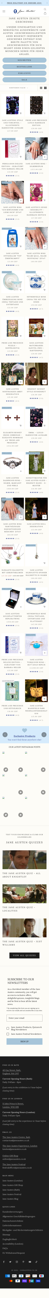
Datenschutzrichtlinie (13, 1221)
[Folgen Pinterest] (23, 1262)
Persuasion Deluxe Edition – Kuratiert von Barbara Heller (12, 166)
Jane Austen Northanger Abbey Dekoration (13, 391)
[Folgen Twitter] (10, 1262)
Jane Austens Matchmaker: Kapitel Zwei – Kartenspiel (36, 346)
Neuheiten (24, 60)
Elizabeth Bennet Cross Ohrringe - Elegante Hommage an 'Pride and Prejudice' (12, 438)
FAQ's (5, 1248)
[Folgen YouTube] (30, 1262)
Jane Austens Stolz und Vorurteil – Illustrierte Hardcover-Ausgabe (12, 124)
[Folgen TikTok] (36, 1262)
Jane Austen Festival (12, 1194)
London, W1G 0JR (11, 1107)
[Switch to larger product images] (41, 88)
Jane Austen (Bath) (11, 1189)
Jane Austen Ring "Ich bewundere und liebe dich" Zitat (12, 209)
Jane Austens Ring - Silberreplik (36, 165)
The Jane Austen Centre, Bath (16, 1137)
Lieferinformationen (12, 1225)
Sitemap (6, 1234)
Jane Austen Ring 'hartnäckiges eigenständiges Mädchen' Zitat (12, 528)
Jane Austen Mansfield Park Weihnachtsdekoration (36, 709)
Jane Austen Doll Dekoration (36, 525)
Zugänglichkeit (10, 1239)
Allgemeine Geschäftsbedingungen (19, 1216)
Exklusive (24, 73)
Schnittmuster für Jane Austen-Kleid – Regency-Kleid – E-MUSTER (36, 481)
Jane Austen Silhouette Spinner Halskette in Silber (36, 572)
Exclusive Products (24, 736)
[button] (13, 762)
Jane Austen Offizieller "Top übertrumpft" (12, 255)
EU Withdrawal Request (14, 1253)
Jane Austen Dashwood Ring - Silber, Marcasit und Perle (12, 481)
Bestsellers (24, 67)
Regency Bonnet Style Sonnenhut (36, 390)
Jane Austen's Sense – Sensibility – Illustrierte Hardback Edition (36, 211)
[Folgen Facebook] (4, 1262)
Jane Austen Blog (10, 1199)
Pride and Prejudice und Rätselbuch (12, 707)
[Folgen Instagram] (17, 1262)
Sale (24, 80)
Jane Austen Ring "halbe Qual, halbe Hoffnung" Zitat (36, 255)
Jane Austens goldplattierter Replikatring (12, 616)
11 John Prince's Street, (13, 1103)
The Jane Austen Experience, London (20, 1146)
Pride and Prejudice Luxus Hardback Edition (36, 122)
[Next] (43, 734)
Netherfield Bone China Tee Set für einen (36, 299)
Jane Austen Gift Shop (13, 1185)
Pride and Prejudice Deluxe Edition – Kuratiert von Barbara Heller (12, 663)
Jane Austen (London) (13, 1180)
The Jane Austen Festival (14, 1164)
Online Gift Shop (10, 1155)
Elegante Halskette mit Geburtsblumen (12, 571)
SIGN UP (24, 1041)
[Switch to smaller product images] (45, 88)
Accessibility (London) (13, 1243)
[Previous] (5, 734)
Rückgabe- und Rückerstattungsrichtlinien (23, 1230)
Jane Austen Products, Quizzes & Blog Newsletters (26, 1028)
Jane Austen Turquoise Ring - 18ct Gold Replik (36, 662)
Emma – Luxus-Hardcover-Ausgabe (36, 434)
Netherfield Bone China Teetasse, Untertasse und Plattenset (36, 617)
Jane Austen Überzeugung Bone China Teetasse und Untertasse (12, 300)
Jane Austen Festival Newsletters (26, 1034)
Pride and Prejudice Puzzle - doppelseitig (12, 345)
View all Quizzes (24, 955)
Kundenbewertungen (13, 1211)
